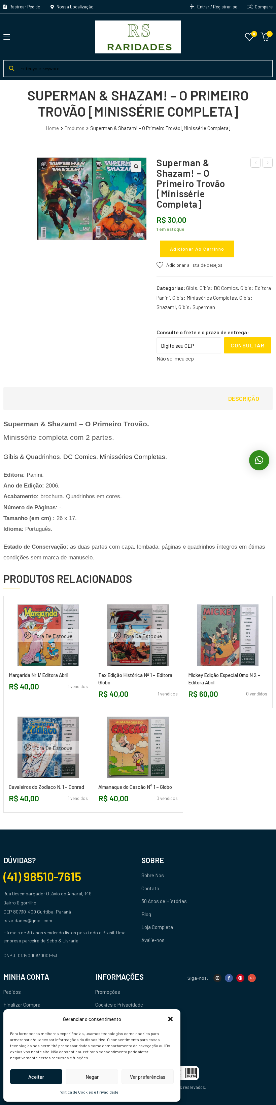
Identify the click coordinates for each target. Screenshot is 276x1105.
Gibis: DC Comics (219, 288)
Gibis (191, 288)
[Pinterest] (240, 978)
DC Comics (79, 456)
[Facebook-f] (229, 978)
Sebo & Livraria (62, 940)
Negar (92, 1077)
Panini (34, 475)
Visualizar (63, 669)
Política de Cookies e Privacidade (88, 1092)
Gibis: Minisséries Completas (204, 298)
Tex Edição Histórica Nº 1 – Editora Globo (135, 678)
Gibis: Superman (196, 307)
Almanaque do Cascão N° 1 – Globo (135, 787)
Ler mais (33, 669)
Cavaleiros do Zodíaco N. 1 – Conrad (46, 787)
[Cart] (265, 36)
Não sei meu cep (175, 358)
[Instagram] (217, 978)
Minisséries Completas (132, 456)
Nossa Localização (75, 6)
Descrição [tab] (243, 398)
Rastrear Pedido (24, 6)
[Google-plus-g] (252, 978)
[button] (170, 1019)
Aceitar (36, 1077)
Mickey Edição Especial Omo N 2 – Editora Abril (224, 678)
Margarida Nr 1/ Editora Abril (38, 675)
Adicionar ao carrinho (197, 249)
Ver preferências (147, 1077)
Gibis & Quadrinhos (31, 456)
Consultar (248, 345)
